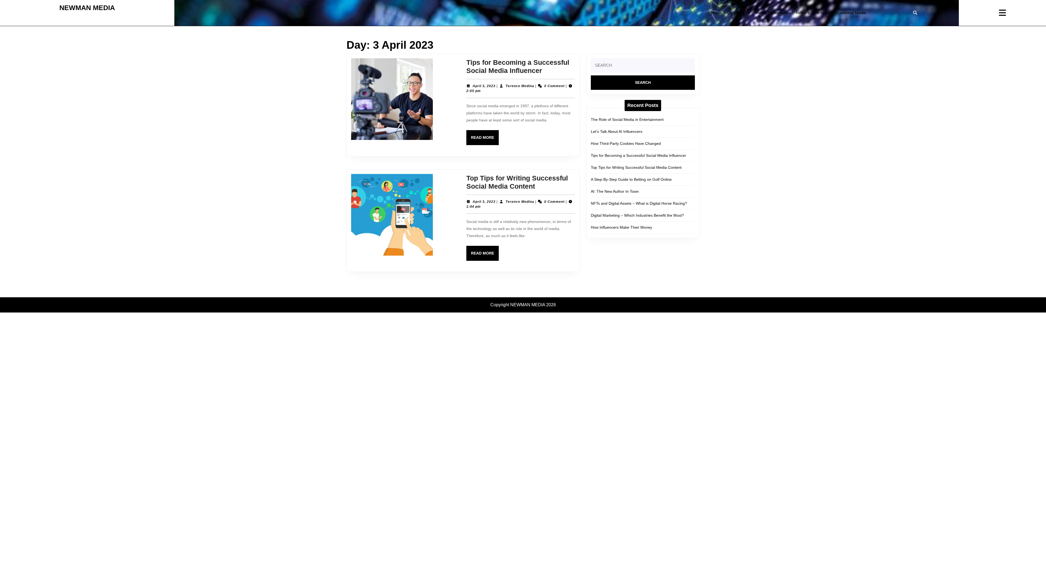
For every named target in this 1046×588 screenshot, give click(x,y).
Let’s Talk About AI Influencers (616, 131)
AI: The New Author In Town (615, 191)
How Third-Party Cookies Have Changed (626, 143)
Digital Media (738, 12)
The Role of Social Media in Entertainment (627, 119)
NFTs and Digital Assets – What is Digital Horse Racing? (639, 203)
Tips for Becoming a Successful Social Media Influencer (638, 155)
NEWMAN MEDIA (87, 7)
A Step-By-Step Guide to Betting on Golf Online (631, 179)
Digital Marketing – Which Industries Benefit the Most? (637, 215)
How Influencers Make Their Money (621, 227)
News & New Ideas (813, 12)
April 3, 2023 (484, 86)
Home (716, 12)
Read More (485, 140)
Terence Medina (520, 86)
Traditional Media (851, 12)
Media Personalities (773, 12)
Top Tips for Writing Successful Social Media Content (636, 167)
